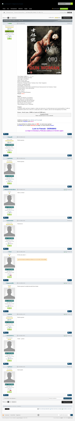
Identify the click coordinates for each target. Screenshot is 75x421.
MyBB (61, 417)
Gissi (45, 259)
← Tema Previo (6, 398)
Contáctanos (7, 415)
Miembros (21, 8)
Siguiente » (14, 17)
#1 (71, 23)
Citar (70, 155)
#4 (71, 189)
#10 (71, 366)
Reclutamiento (14, 8)
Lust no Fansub (19, 417)
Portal (4, 8)
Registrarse (65, 8)
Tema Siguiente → (12, 398)
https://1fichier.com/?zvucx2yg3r (35, 120)
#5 (71, 220)
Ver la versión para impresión (44, 408)
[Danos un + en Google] (71, 12)
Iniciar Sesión (56, 8)
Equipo (25, 8)
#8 (71, 314)
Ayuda (30, 8)
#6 (71, 251)
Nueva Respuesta (67, 17)
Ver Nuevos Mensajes (63, 12)
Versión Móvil (12, 415)
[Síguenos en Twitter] (70, 12)
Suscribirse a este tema (67, 408)
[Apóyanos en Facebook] (68, 12)
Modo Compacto (61, 20)
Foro (8, 8)
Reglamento (18, 415)
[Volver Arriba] (38, 415)
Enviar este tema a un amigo (56, 408)
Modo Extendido (68, 20)
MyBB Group (70, 417)
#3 (71, 158)
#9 (71, 335)
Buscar (6, 155)
